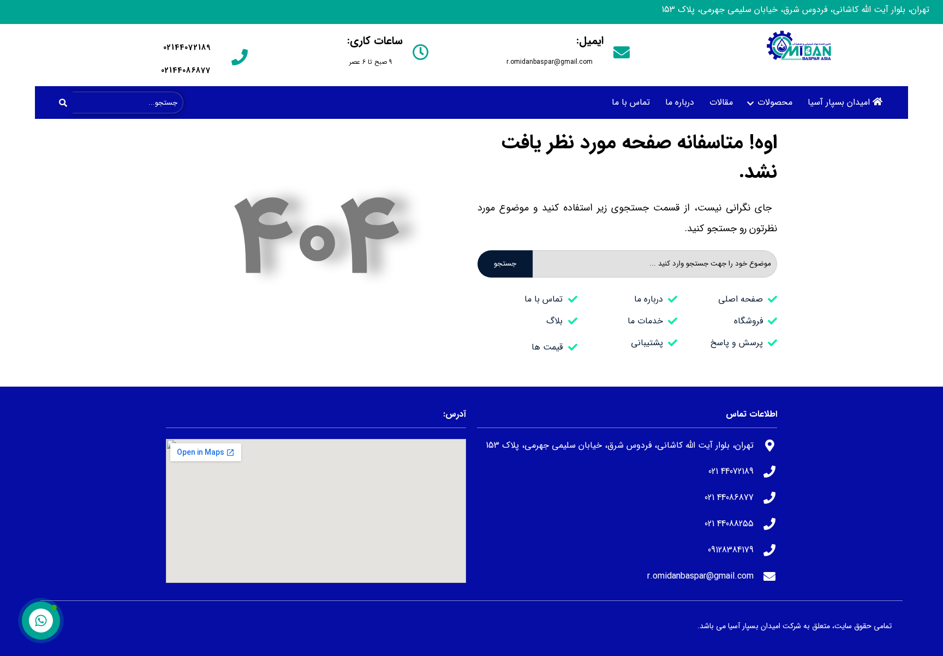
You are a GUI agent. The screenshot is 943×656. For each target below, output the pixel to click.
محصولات (774, 102)
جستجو (505, 263)
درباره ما (679, 102)
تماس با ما (631, 102)
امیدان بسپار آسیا (839, 102)
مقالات (721, 102)
